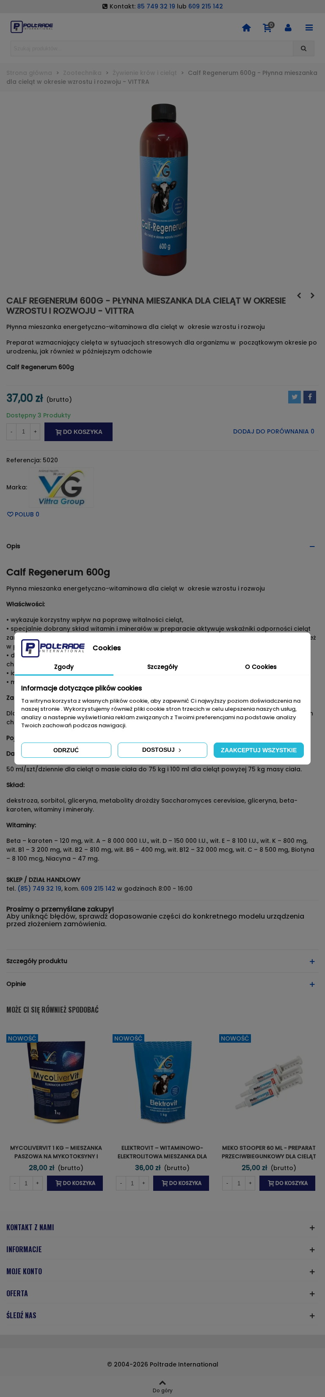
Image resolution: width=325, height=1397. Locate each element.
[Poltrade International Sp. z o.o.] (31, 27)
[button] (162, 546)
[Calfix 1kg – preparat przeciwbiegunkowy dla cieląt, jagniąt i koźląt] (312, 295)
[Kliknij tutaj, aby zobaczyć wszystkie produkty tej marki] (61, 487)
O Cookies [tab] (261, 667)
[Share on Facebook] (309, 397)
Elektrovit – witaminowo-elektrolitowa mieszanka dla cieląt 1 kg (162, 1156)
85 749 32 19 (156, 6)
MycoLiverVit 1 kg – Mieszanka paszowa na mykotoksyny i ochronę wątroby (56, 1156)
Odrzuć (66, 750)
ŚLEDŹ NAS (21, 1315)
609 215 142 (205, 6)
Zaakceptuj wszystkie (259, 750)
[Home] (246, 27)
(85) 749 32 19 (39, 888)
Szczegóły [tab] (162, 667)
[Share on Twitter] (294, 397)
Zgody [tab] (64, 667)
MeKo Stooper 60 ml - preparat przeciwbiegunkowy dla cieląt (269, 1152)
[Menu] (309, 27)
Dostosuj (159, 749)
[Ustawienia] (288, 27)
